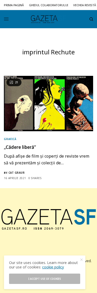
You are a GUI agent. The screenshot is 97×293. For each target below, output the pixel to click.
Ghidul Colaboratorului (48, 5)
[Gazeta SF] (48, 19)
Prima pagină (14, 5)
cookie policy (53, 267)
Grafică (10, 139)
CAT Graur (17, 172)
